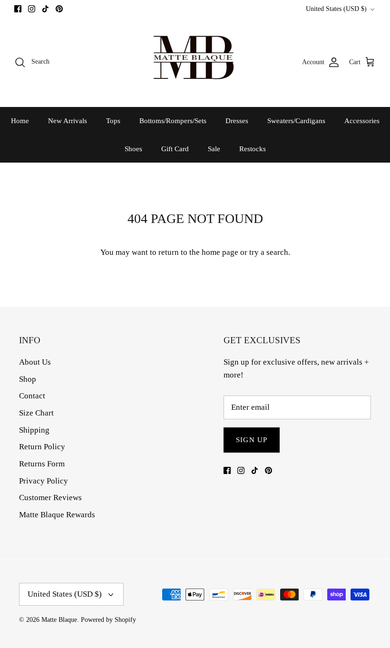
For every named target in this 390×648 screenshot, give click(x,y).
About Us (35, 362)
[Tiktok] (45, 8)
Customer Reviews (50, 497)
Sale (214, 149)
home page (220, 252)
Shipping (34, 430)
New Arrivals (67, 121)
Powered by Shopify (108, 619)
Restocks (252, 149)
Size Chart (36, 412)
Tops (113, 121)
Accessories (362, 121)
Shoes (133, 149)
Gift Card (175, 149)
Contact (32, 395)
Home (20, 121)
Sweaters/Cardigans (296, 121)
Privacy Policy (43, 480)
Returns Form (42, 463)
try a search (268, 252)
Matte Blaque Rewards (57, 514)
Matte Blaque (59, 619)
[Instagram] (31, 8)
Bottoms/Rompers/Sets (172, 121)
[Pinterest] (59, 8)
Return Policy (42, 446)
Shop (27, 379)
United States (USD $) (336, 8)
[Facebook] (17, 8)
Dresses (236, 121)
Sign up (251, 440)
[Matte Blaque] (195, 62)
